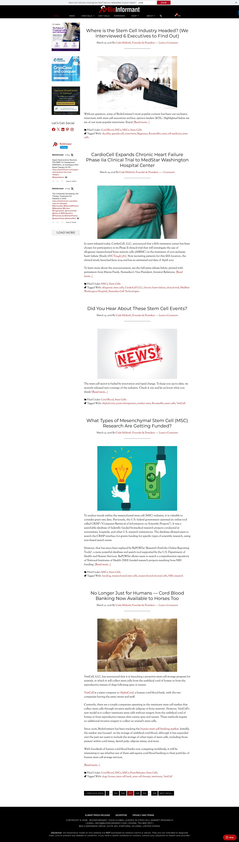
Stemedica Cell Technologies (123, 291)
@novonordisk (71, 211)
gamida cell (118, 134)
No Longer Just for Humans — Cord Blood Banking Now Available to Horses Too (137, 595)
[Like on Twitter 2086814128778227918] (63, 222)
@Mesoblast (57, 208)
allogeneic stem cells (113, 288)
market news (144, 403)
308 (137, 793)
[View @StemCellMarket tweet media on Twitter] (66, 177)
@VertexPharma (71, 216)
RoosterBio (155, 134)
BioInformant (119, 9)
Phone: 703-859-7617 (140, 823)
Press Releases (137, 773)
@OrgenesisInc (58, 211)
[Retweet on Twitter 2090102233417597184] (58, 181)
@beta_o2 (56, 213)
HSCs (118, 130)
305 (116, 793)
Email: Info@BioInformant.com (106, 823)
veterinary (156, 776)
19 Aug (67, 155)
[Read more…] (141, 122)
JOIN (164, 2)
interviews (130, 134)
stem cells (170, 403)
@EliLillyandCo (67, 213)
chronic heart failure (154, 288)
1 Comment (168, 172)
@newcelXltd (70, 218)
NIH (170, 576)
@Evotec (66, 208)
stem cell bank (123, 776)
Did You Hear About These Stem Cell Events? (137, 308)
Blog (56, 16)
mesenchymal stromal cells (153, 576)
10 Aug (67, 189)
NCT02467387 (117, 256)
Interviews (119, 16)
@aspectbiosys (58, 218)
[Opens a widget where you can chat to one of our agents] (230, 838)
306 (123, 793)
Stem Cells (86, 16)
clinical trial (172, 288)
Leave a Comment (168, 43)
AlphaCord (108, 403)
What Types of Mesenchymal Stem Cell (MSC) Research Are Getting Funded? (137, 423)
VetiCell (181, 403)
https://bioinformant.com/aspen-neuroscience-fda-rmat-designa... (65, 172)
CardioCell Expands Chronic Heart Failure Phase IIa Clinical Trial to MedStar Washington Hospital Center (137, 160)
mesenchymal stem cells (124, 576)
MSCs (125, 130)
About (150, 16)
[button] (119, 2)
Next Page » (166, 793)
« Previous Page (94, 793)
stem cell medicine (171, 134)
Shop (134, 16)
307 (130, 793)
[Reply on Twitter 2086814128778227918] (54, 222)
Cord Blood (107, 130)
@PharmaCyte (58, 216)
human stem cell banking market (159, 729)
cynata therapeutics (126, 403)
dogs (104, 776)
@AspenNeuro (58, 177)
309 (144, 793)
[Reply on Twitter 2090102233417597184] (54, 181)
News (72, 16)
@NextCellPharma (71, 206)
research (178, 576)
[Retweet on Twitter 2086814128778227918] (58, 222)
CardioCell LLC (133, 288)
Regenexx (142, 134)
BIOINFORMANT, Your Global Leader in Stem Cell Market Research (131, 820)
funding (106, 576)
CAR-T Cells (103, 16)
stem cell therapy (141, 776)
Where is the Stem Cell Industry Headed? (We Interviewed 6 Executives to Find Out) (137, 33)
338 (154, 793)
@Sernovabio (57, 206)
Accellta (106, 134)
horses (111, 776)
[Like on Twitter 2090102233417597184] (63, 181)
